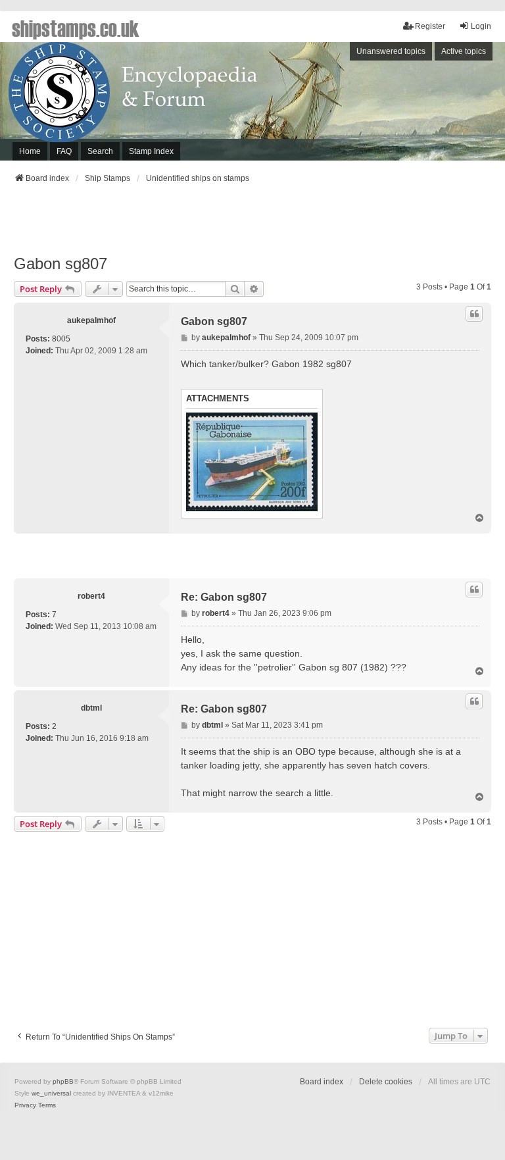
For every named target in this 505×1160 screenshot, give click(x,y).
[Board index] (252, 101)
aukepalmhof (91, 320)
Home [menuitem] (30, 151)
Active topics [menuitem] (463, 51)
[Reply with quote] (474, 314)
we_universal (51, 1093)
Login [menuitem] (481, 26)
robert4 (91, 596)
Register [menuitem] (430, 26)
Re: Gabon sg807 (224, 597)
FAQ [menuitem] (64, 151)
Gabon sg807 (60, 263)
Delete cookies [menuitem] (385, 1081)
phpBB (63, 1081)
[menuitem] (25, 1105)
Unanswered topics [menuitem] (390, 51)
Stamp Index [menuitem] (151, 151)
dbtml (91, 708)
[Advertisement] (252, 223)
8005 (61, 338)
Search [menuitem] (100, 151)
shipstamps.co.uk (75, 27)
